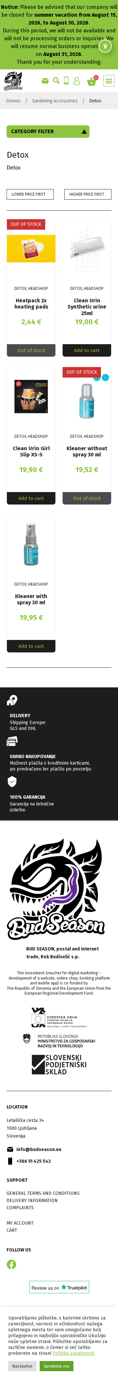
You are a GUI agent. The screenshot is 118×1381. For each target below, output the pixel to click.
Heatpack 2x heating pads (31, 303)
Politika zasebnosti (73, 1353)
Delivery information (32, 1200)
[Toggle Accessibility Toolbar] (105, 49)
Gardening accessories (55, 101)
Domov (14, 101)
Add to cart (87, 350)
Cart (12, 1230)
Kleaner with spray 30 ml (31, 599)
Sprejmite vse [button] (56, 1366)
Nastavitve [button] (22, 1366)
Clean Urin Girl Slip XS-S (31, 451)
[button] (109, 80)
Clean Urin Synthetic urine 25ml (87, 306)
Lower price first (29, 194)
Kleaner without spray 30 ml (87, 451)
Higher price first (86, 194)
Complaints (20, 1208)
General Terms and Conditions (43, 1193)
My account (20, 1223)
